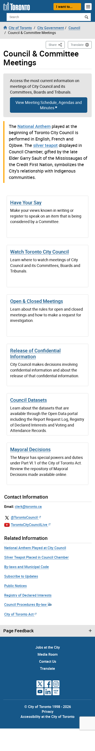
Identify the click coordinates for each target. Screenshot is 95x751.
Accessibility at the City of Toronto (47, 716)
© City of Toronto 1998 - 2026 (47, 706)
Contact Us (47, 661)
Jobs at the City (47, 647)
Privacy (47, 711)
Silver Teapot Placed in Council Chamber (36, 557)
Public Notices (15, 585)
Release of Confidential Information (35, 353)
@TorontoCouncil (24, 517)
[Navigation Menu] (88, 6)
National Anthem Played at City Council (35, 547)
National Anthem (34, 126)
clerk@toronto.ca (28, 506)
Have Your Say (26, 202)
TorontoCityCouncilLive (29, 524)
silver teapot (45, 145)
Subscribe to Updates (21, 576)
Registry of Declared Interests (27, 595)
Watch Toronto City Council (39, 251)
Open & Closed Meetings (36, 301)
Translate (77, 45)
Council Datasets (28, 400)
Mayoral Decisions (30, 449)
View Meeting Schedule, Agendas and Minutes (48, 105)
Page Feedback (18, 630)
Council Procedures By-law (26, 604)
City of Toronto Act (19, 614)
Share (57, 44)
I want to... (64, 6)
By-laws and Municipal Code (26, 566)
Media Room (48, 654)
